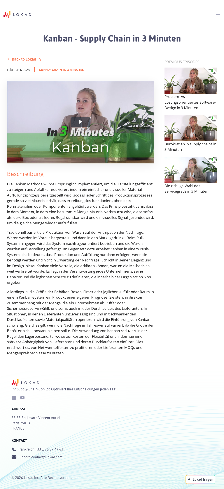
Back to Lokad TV (27, 59)
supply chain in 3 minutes (61, 70)
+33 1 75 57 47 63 (49, 449)
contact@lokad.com (47, 457)
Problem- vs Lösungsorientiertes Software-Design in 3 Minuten (190, 102)
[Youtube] (22, 397)
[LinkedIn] (14, 397)
